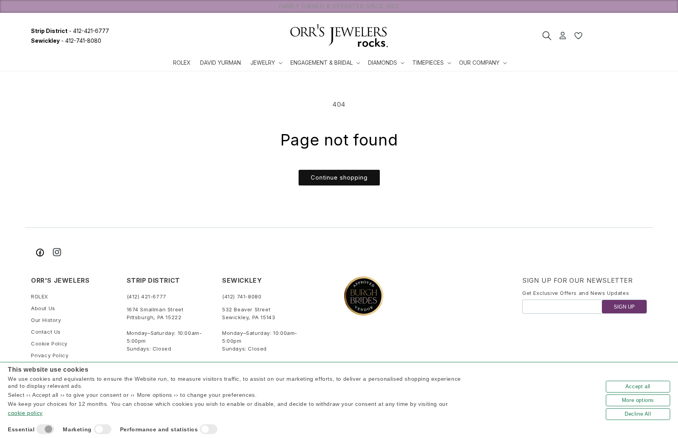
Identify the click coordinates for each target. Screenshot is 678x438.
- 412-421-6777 (70, 30)
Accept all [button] (638, 386)
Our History (46, 320)
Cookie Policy (49, 343)
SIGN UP (624, 307)
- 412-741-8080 (66, 40)
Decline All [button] (638, 414)
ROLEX (39, 296)
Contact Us (46, 332)
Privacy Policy (49, 355)
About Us (43, 308)
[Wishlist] (578, 36)
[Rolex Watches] (617, 35)
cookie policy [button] (25, 413)
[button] (266, 63)
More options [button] (638, 400)
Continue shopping (339, 177)
